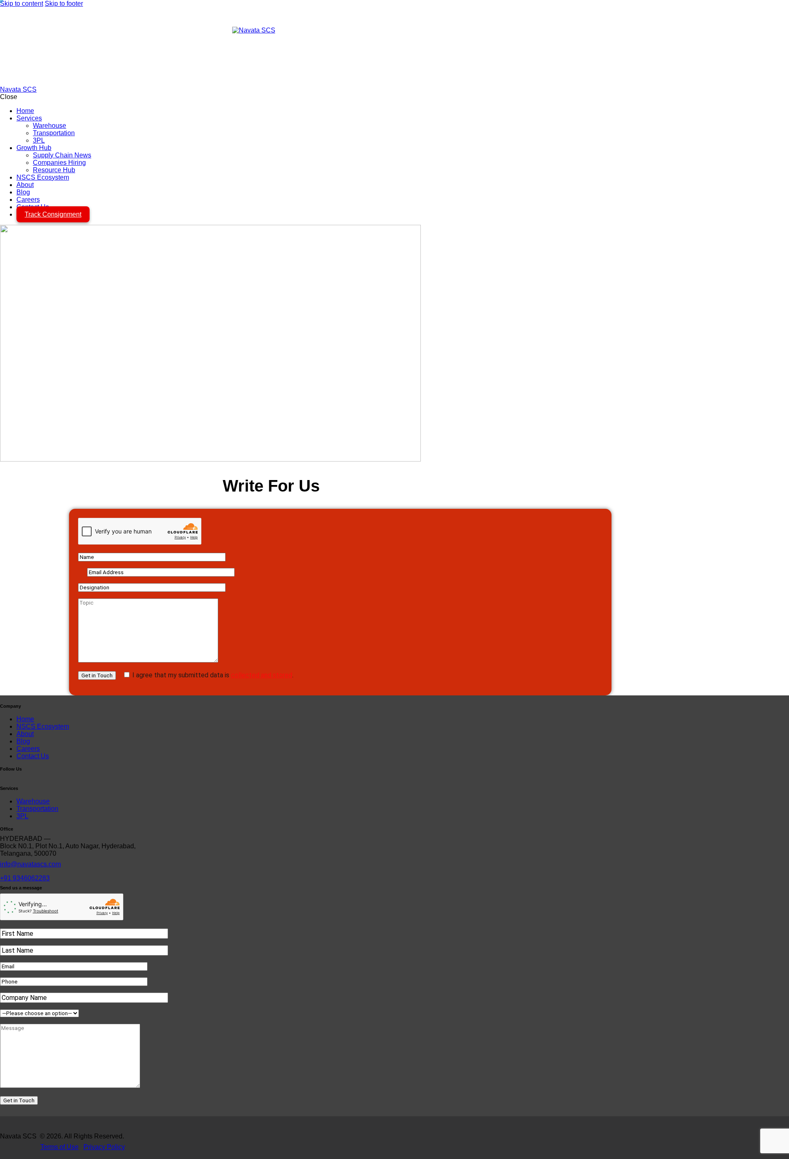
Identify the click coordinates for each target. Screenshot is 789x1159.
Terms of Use (59, 1146)
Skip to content (21, 3)
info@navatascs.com (30, 864)
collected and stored (261, 675)
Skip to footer (64, 3)
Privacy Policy (104, 1146)
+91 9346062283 (25, 878)
